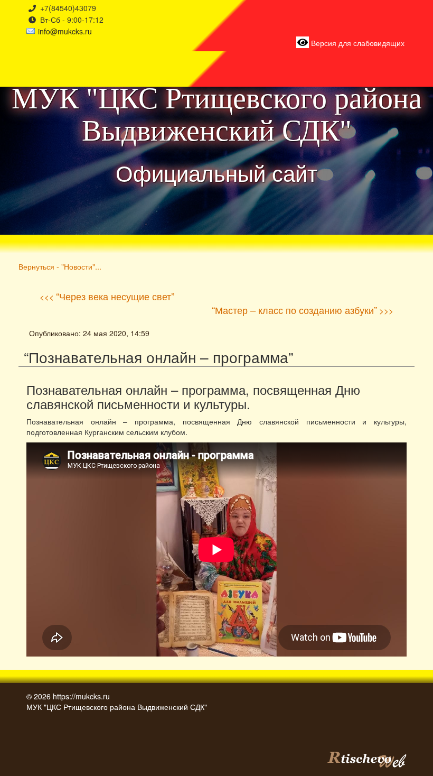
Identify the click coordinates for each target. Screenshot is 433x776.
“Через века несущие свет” (115, 296)
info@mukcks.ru (65, 31)
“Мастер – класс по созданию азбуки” (294, 310)
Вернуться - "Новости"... (59, 266)
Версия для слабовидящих (356, 43)
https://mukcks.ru (81, 696)
